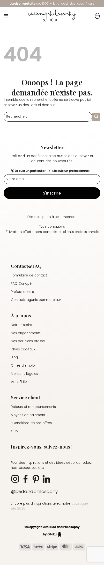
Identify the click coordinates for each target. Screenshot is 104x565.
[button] (6, 15)
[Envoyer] (96, 117)
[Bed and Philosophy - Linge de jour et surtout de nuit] (52, 15)
